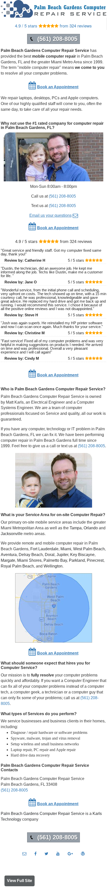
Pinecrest (95, 560)
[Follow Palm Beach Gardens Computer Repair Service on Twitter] (46, 854)
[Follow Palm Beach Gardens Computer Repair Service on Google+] (70, 854)
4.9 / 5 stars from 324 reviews (53, 25)
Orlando (91, 528)
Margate (8, 560)
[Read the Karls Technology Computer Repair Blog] (83, 854)
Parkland (77, 560)
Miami (65, 549)
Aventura (9, 555)
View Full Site (19, 881)
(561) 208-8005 (62, 196)
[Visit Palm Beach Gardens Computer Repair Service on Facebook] (35, 854)
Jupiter (62, 555)
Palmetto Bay (55, 560)
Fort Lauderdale (44, 549)
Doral (49, 555)
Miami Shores (29, 560)
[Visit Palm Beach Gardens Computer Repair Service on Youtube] (58, 854)
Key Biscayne (82, 555)
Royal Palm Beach (17, 566)
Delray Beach (31, 555)
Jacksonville (12, 534)
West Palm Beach (89, 549)
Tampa (76, 528)
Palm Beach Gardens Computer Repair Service (42, 813)
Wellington (53, 566)
